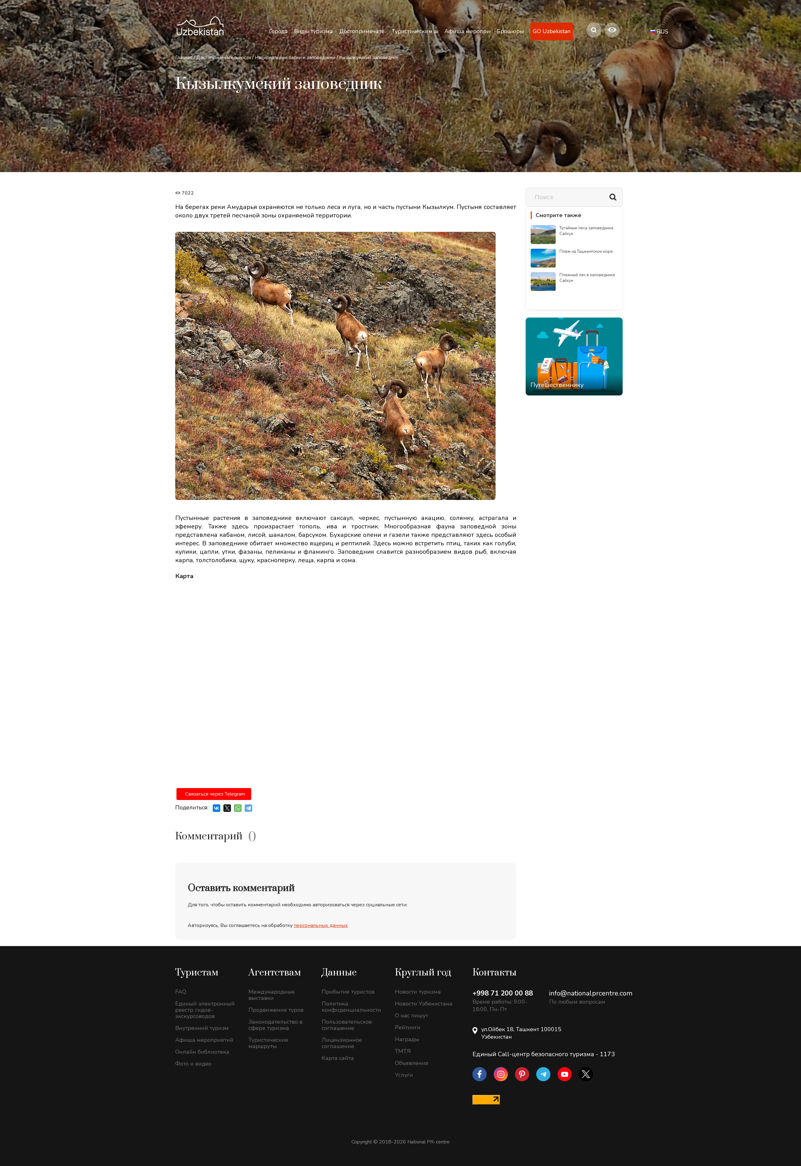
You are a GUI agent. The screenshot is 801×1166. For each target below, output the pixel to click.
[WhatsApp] (238, 808)
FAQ (180, 992)
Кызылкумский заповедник (369, 57)
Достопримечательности (223, 57)
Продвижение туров (276, 1010)
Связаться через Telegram (215, 794)
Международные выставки (271, 995)
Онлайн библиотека (202, 1052)
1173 (607, 1054)
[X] (227, 808)
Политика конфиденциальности (351, 1007)
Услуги (404, 1075)
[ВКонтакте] (216, 808)
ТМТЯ (403, 1051)
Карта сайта (338, 1058)
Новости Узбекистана (423, 1004)
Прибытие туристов (348, 992)
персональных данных (321, 925)
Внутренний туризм (202, 1028)
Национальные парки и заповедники (295, 57)
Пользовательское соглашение (347, 1025)
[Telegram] (248, 808)
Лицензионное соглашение (342, 1043)
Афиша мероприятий (204, 1040)
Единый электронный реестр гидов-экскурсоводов (205, 1010)
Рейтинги (408, 1027)
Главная (183, 57)
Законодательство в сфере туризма (275, 1025)
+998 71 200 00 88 (502, 993)
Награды (407, 1039)
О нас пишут (411, 1015)
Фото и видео (193, 1064)
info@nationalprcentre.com (590, 993)
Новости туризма (418, 992)
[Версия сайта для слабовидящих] (612, 30)
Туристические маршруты (268, 1043)
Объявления (411, 1063)
